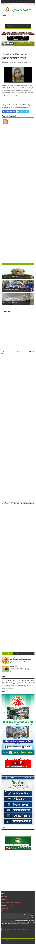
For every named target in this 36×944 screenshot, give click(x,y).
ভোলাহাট (28, 686)
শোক (25, 682)
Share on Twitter (24, 111)
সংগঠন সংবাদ (11, 682)
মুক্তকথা (8, 684)
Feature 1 (4, 684)
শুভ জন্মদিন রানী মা (14, 685)
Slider (13, 63)
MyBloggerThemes (18, 942)
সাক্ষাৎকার (32, 682)
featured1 (28, 683)
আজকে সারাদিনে (5, 682)
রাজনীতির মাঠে (20, 682)
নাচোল (18, 686)
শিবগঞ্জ (15, 684)
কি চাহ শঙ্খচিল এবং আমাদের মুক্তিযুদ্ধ (17, 658)
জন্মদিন (9, 688)
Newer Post (4, 351)
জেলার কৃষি (12, 684)
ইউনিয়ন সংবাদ (28, 685)
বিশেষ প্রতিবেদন (30, 680)
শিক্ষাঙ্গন (16, 682)
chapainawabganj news (7, 63)
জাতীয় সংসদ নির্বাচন (7, 685)
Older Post (31, 351)
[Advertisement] (19, 19)
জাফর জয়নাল (14, 686)
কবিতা (7, 688)
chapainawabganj (27, 62)
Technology (4, 688)
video (18, 684)
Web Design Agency (17, 940)
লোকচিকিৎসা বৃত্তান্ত (13, 666)
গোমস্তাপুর (32, 683)
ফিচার (2, 685)
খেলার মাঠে (28, 682)
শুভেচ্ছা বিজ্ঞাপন (32, 686)
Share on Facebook (10, 111)
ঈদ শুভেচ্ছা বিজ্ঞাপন (23, 683)
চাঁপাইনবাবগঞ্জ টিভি (23, 686)
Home (18, 351)
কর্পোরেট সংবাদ (9, 686)
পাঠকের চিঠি (11, 688)
